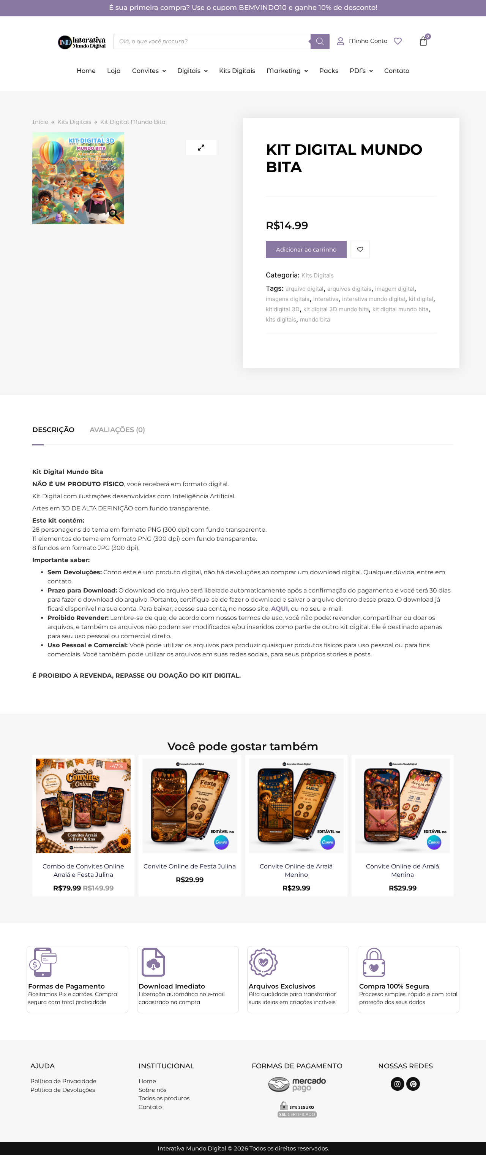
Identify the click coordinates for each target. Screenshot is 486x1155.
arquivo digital (304, 288)
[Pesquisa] (320, 41)
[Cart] (423, 41)
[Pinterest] (413, 1084)
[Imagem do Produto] (201, 147)
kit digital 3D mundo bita (336, 309)
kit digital (421, 299)
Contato (396, 70)
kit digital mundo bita (400, 309)
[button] (149, 71)
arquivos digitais (349, 288)
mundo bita (315, 319)
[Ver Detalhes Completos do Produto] (83, 851)
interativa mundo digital (373, 299)
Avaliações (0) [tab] (117, 430)
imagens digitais (287, 299)
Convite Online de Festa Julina (190, 866)
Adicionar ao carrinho (306, 249)
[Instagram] (397, 1084)
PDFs (358, 70)
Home (86, 70)
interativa (325, 299)
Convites (145, 70)
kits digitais (281, 319)
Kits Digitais (237, 70)
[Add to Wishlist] (360, 249)
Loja (114, 70)
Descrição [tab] (53, 430)
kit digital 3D (283, 309)
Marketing (284, 70)
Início (40, 121)
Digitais (188, 70)
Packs (328, 70)
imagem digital (394, 288)
